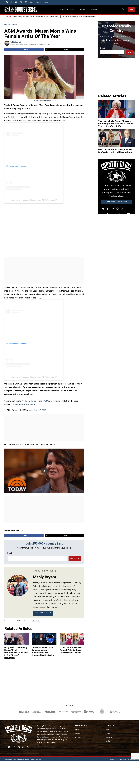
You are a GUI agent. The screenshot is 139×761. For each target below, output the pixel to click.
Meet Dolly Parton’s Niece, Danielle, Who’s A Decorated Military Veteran (115, 151)
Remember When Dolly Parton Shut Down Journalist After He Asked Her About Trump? (36, 16)
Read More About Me (43, 613)
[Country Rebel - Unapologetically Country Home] (20, 9)
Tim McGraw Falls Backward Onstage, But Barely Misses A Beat (79, 16)
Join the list (75, 558)
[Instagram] (117, 208)
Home (62, 9)
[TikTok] (108, 208)
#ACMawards (49, 401)
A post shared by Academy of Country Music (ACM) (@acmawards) (34, 200)
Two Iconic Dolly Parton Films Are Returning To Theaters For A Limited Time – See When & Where (115, 124)
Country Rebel (82, 726)
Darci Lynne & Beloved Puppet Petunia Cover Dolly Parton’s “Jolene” (71, 650)
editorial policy (36, 621)
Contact (108, 733)
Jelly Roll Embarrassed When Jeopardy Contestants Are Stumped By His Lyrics (43, 651)
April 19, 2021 (40, 410)
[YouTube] (112, 208)
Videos (82, 9)
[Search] (122, 9)
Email (9, 553)
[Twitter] (122, 208)
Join (129, 52)
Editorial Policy (114, 759)
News (72, 9)
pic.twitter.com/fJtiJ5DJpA (23, 404)
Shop (131, 9)
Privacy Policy (122, 759)
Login (108, 741)
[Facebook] (103, 208)
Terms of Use (131, 759)
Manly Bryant (16, 42)
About (108, 730)
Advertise (109, 737)
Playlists (93, 9)
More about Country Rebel (116, 202)
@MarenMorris (29, 401)
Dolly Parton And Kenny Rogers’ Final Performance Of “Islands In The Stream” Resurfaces (16, 652)
